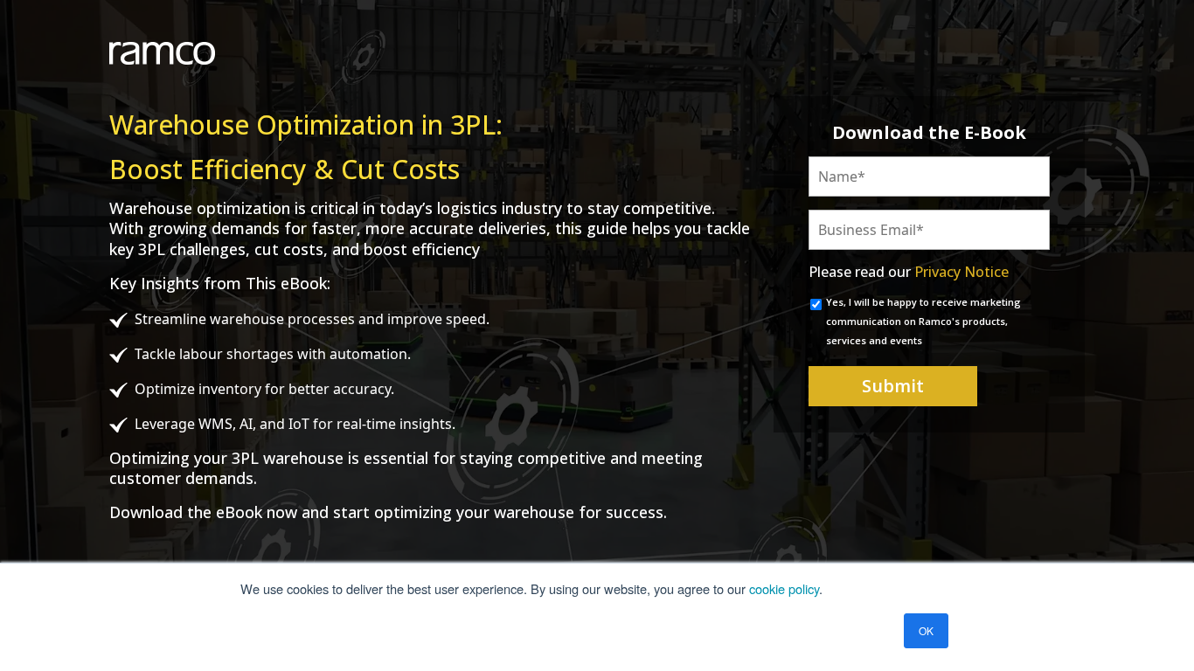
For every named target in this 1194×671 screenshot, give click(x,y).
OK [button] (926, 630)
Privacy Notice (961, 271)
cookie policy (784, 588)
